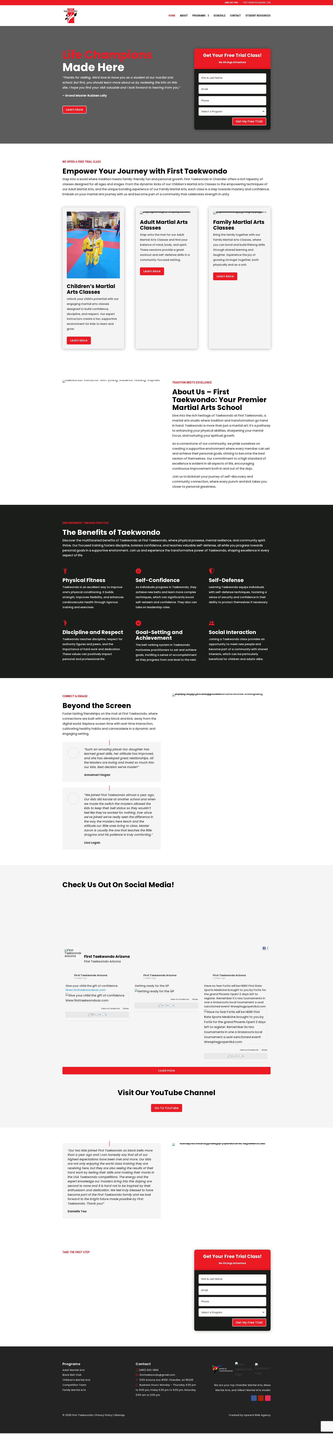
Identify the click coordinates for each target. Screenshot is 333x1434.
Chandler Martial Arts (249, 1385)
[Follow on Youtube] (261, 1398)
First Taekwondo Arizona (90, 975)
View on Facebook (110, 1008)
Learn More (74, 109)
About (184, 15)
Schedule (219, 15)
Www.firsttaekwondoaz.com (86, 990)
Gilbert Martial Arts (249, 1390)
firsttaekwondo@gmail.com (157, 1375)
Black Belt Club (72, 1375)
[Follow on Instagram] (268, 1398)
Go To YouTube (167, 1108)
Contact (235, 15)
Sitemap (119, 1415)
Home (172, 15)
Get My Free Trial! (249, 121)
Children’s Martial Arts (76, 1380)
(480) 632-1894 (149, 1370)
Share (126, 1008)
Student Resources (258, 15)
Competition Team (74, 1385)
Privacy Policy (103, 1415)
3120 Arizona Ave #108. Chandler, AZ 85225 (166, 1380)
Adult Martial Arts (73, 1370)
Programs (199, 15)
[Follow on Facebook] (254, 1398)
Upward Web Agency (257, 1415)
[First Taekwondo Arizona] (73, 953)
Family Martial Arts (74, 1390)
